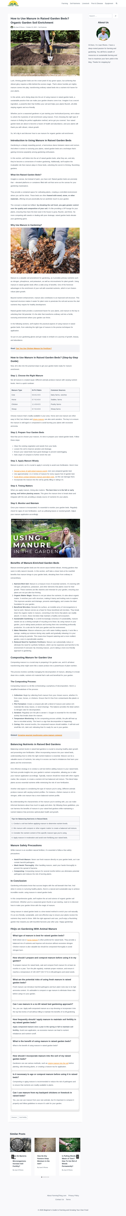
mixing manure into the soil (58, 1063)
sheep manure (38, 419)
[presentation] (20, 1145)
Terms (68, 1199)
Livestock (85, 3)
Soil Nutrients (75, 3)
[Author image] (12, 27)
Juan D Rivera (20, 27)
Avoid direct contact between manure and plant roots (34, 477)
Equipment (109, 3)
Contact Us (59, 1199)
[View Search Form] (116, 3)
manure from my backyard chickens (40, 1092)
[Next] (77, 1157)
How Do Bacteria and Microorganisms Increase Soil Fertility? (19, 1161)
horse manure (32, 940)
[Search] (115, 16)
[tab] (41, 1177)
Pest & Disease (97, 3)
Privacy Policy (73, 1195)
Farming (65, 3)
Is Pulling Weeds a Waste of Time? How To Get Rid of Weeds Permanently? (69, 1161)
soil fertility (23, 1117)
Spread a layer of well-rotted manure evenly (30, 471)
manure (14, 1117)
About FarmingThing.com (56, 1195)
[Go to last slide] (12, 1157)
